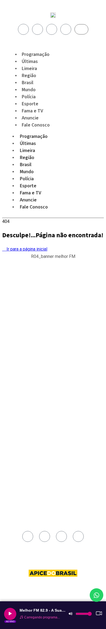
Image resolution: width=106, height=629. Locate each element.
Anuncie (28, 200)
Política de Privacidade (28, 409)
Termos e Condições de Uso (32, 416)
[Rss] (65, 29)
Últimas (28, 143)
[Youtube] (51, 29)
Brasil (26, 164)
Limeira (27, 150)
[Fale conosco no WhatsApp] (96, 595)
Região (27, 157)
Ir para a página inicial (26, 249)
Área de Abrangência (26, 397)
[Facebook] (23, 29)
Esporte (28, 185)
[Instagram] (37, 29)
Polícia (27, 178)
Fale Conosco (36, 125)
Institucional (20, 391)
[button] (53, 259)
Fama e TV (30, 192)
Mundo (27, 171)
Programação (34, 136)
